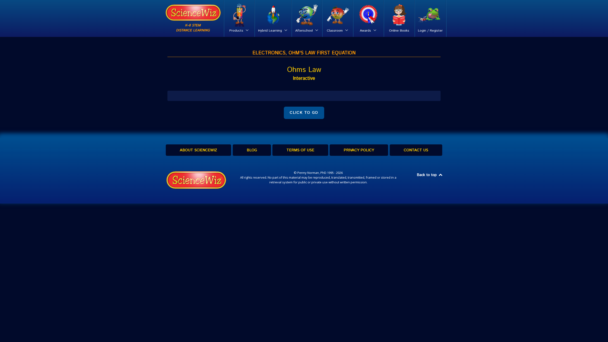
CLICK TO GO (304, 112)
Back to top (427, 175)
